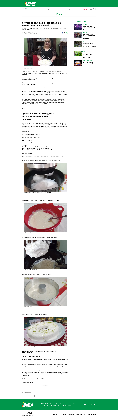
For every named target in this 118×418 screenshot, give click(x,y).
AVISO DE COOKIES (92, 414)
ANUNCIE (55, 414)
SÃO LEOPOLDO (38, 395)
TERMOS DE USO (71, 414)
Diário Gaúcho (45, 385)
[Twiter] (91, 9)
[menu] (23, 3)
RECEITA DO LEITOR (26, 395)
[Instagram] (93, 9)
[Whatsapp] (95, 9)
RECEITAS (32, 395)
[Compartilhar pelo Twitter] (65, 33)
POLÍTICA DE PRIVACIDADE (81, 414)
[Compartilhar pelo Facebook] (62, 33)
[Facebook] (90, 9)
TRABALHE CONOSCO (62, 414)
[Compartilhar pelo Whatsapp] (67, 33)
